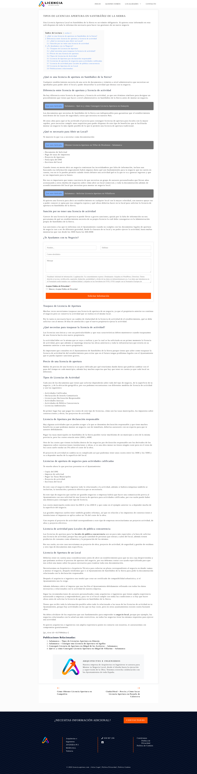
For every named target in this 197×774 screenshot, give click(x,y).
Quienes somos (113, 4)
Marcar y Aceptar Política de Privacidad (63, 289)
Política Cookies (124, 767)
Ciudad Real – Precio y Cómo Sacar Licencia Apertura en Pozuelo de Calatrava (123, 694)
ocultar (67, 33)
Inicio (98, 4)
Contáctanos (142, 738)
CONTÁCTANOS (135, 720)
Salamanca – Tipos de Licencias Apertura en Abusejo (74, 641)
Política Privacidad (109, 767)
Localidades (131, 4)
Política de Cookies (145, 746)
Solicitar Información (98, 295)
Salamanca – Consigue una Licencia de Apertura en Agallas (77, 643)
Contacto (151, 4)
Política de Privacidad (145, 742)
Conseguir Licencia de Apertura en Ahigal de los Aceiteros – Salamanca (83, 646)
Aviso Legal (95, 767)
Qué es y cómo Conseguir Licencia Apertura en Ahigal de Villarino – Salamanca (87, 649)
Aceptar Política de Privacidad (58, 286)
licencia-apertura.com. (81, 767)
